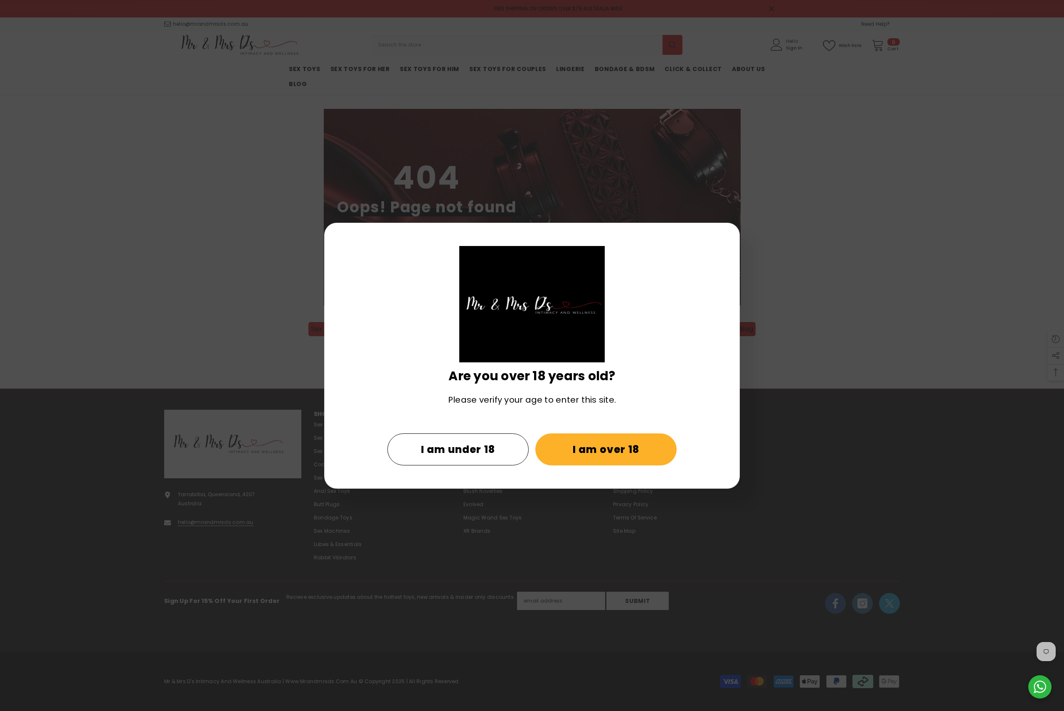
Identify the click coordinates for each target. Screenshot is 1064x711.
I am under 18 (458, 449)
